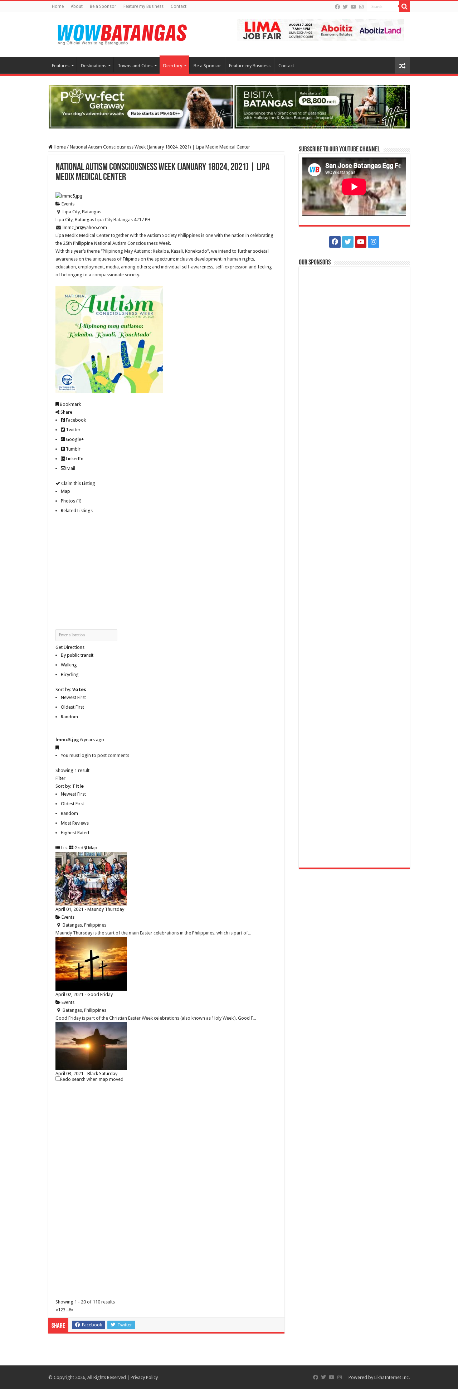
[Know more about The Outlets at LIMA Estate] (320, 29)
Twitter (73, 429)
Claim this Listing (77, 483)
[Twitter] (345, 7)
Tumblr (73, 449)
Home (58, 6)
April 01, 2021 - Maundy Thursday (89, 909)
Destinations (93, 65)
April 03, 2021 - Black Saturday (86, 1073)
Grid (78, 847)
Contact (178, 6)
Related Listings (77, 510)
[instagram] (361, 7)
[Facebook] (337, 7)
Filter (60, 778)
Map (65, 491)
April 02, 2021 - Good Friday (84, 994)
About (77, 6)
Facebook (75, 420)
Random (69, 716)
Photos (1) (71, 501)
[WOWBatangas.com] (122, 33)
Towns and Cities (135, 65)
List (64, 847)
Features (60, 65)
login (86, 755)
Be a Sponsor (103, 6)
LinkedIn (74, 458)
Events (67, 204)
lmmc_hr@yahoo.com (85, 227)
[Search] (404, 6)
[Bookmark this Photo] (57, 747)
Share (65, 412)
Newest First (73, 697)
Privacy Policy (144, 1377)
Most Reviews (75, 823)
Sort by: (70, 689)
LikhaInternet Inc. (392, 1377)
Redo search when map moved (91, 1079)
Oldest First (72, 707)
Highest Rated (75, 832)
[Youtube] (353, 7)
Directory (172, 65)
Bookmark (70, 404)
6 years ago (92, 739)
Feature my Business (143, 6)
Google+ (74, 439)
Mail (70, 468)
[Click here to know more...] (229, 106)
